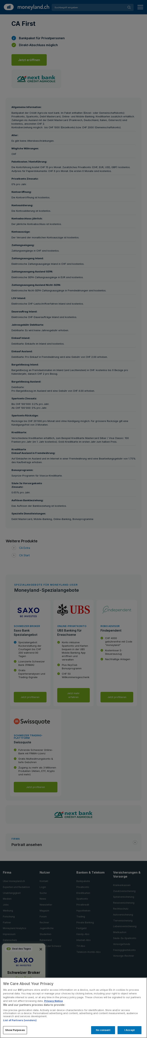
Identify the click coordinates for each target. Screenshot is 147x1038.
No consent (103, 1029)
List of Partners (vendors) (20, 1020)
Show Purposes (15, 1029)
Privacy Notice (53, 1000)
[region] (73, 1008)
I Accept (129, 1029)
